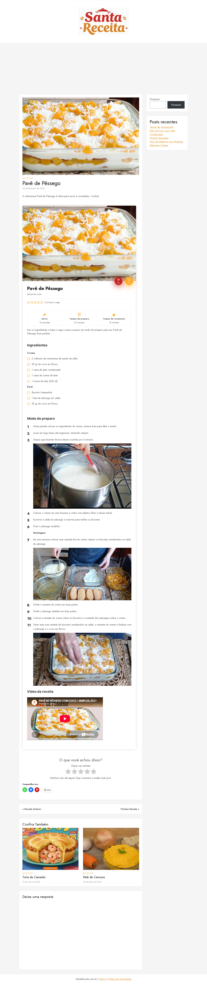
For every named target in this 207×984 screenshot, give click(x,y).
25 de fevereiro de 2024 (33, 188)
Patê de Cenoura (94, 877)
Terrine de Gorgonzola (161, 127)
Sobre (102, 979)
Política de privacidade (119, 979)
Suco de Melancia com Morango (166, 141)
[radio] (68, 772)
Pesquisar (155, 99)
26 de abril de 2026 (92, 881)
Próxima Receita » (130, 809)
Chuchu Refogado (159, 138)
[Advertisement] (103, 68)
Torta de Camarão (33, 877)
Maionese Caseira (159, 145)
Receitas (27, 178)
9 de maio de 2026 (31, 881)
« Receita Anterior (31, 809)
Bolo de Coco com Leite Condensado (162, 132)
